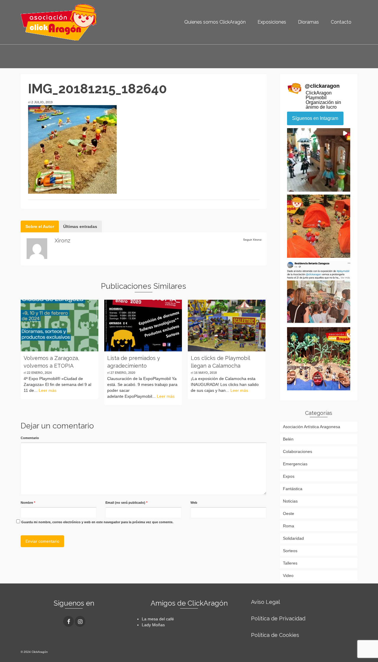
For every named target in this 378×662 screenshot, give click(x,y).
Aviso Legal (265, 602)
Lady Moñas (153, 624)
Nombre (28, 502)
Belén (288, 439)
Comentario (30, 438)
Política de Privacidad (278, 618)
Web (193, 502)
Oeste (288, 513)
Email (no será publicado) (126, 502)
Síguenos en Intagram (315, 118)
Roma (288, 526)
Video (288, 575)
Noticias (290, 501)
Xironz (62, 240)
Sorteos (290, 550)
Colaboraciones (297, 451)
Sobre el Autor (39, 226)
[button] (319, 160)
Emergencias (295, 464)
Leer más (47, 390)
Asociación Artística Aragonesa (311, 426)
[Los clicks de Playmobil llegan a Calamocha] (226, 325)
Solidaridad (293, 538)
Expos (288, 476)
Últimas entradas (80, 226)
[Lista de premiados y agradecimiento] (143, 325)
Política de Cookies (275, 635)
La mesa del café (158, 619)
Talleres (290, 563)
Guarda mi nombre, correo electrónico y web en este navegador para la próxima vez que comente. (97, 522)
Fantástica (292, 488)
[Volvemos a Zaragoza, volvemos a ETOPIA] (59, 325)
